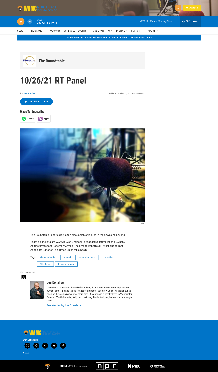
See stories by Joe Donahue (64, 305)
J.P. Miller (108, 257)
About (151, 31)
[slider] (34, 21)
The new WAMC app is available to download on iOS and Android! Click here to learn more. (109, 37)
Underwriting (101, 31)
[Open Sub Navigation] (25, 31)
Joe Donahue (29, 93)
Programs (36, 31)
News (20, 31)
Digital (120, 31)
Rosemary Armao (66, 264)
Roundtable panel (87, 257)
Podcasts (55, 31)
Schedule (69, 31)
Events (82, 31)
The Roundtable (52, 60)
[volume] (29, 21)
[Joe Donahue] (37, 290)
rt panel (67, 257)
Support (136, 31)
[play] (20, 21)
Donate (193, 7)
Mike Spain (45, 264)
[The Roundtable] (29, 61)
